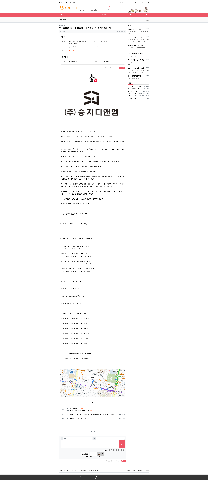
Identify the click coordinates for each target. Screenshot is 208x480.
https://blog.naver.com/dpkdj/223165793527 (75, 338)
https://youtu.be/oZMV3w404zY (71, 303)
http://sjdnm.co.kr (66, 229)
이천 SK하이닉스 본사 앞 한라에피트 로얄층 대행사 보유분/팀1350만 (136, 29)
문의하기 (140, 470)
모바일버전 (146, 470)
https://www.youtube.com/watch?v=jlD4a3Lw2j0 (76, 271)
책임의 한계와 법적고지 (93, 470)
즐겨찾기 (61, 2)
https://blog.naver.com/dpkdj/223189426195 (75, 318)
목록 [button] (107, 68)
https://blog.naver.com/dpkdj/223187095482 (75, 323)
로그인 (118, 2)
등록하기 (127, 478)
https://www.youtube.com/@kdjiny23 (72, 296)
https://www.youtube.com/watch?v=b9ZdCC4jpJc (76, 256)
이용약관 (128, 470)
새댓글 (129, 83)
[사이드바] (146, 15)
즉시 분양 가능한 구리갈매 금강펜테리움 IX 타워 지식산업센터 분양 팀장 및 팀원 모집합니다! (92, 414)
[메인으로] (61, 15)
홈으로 (96, 478)
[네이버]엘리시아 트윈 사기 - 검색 (134, 89)
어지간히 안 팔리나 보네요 (134, 91)
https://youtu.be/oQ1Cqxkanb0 (70, 249)
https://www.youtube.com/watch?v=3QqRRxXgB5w (77, 264)
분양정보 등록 (97, 10)
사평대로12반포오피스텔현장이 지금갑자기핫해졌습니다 (136, 54)
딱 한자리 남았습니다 (133, 93)
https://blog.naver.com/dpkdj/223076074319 (75, 358)
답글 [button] (117, 68)
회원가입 (123, 2)
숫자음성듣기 (99, 454)
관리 (112, 68)
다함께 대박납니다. (131, 96)
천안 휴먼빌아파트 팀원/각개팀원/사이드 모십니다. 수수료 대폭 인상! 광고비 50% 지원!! (136, 38)
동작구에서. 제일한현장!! (134, 98)
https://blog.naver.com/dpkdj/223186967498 (75, 333)
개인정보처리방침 (70, 470)
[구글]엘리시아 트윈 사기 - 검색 (134, 86)
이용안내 (134, 470)
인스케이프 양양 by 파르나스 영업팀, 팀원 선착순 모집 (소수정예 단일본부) (136, 46)
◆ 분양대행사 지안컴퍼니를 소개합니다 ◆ (136, 76)
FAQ (135, 2)
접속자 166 (146, 2)
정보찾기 (129, 2)
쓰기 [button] (122, 68)
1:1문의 (139, 2)
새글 (66, 2)
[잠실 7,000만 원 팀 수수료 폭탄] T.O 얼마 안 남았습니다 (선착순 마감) (136, 60)
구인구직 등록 (82, 10)
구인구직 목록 (90, 10)
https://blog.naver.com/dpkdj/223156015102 (75, 343)
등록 (122, 444)
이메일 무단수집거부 (81, 470)
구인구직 (147, 20)
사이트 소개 (62, 470)
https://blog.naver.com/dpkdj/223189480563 (75, 328)
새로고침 (102, 454)
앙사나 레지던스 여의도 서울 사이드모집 (79, 418)
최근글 (129, 25)
